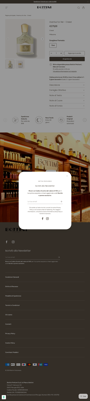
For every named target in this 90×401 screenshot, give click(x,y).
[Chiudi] (67, 176)
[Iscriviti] (60, 201)
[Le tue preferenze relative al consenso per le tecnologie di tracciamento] (4, 397)
